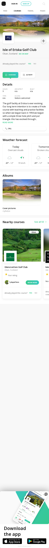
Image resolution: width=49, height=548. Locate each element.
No (35, 64)
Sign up (26, 4)
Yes (29, 64)
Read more (8, 122)
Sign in (14, 4)
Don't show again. (24, 546)
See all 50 (39, 221)
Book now (32, 282)
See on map (23, 54)
